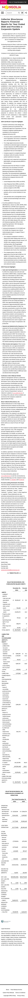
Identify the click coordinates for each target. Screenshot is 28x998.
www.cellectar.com (18, 393)
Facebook (21, 479)
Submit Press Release (8, 992)
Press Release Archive (16, 989)
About (7, 989)
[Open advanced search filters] (22, 12)
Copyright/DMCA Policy (9, 995)
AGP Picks (3, 2)
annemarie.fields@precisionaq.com (10, 570)
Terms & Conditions (20, 992)
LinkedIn (13, 479)
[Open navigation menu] (2, 12)
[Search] (19, 12)
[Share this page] (26, 12)
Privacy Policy (21, 995)
